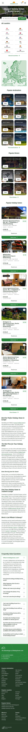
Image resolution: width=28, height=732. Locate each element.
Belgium (3, 698)
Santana (17, 685)
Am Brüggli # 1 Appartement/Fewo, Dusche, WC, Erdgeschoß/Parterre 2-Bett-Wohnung (11, 393)
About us (3, 714)
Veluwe (3, 670)
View (5, 103)
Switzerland (13, 531)
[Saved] (21, 3)
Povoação (18, 680)
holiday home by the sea (14, 508)
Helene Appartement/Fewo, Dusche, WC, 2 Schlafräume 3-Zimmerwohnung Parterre (11, 290)
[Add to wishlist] (24, 209)
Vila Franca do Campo (20, 682)
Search (23, 18)
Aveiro (16, 673)
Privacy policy (18, 719)
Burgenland (4, 678)
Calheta (17, 672)
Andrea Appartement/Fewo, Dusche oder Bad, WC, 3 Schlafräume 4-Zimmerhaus (11, 359)
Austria (7, 531)
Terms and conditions (20, 718)
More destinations (13, 147)
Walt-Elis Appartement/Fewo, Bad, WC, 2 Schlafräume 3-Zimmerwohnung (11, 223)
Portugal (17, 698)
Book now (13, 237)
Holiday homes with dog (7, 706)
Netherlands (4, 692)
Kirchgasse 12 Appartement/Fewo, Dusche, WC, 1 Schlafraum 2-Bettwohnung (11, 325)
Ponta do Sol (18, 675)
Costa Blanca (4, 673)
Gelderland (4, 684)
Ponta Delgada (19, 684)
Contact (3, 718)
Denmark (21, 527)
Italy (2, 496)
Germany (10, 527)
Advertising (4, 716)
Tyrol (2, 677)
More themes (13, 197)
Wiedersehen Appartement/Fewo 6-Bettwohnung (10, 257)
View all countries (13, 55)
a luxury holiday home (19, 422)
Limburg (3, 680)
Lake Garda (4, 675)
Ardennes (3, 672)
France (15, 527)
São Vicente (18, 670)
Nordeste (17, 678)
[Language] (25, 3)
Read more (14, 233)
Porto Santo (18, 677)
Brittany (3, 682)
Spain (6, 496)
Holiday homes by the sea (7, 708)
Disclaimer (17, 716)
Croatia (17, 693)
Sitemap (3, 719)
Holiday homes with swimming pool (10, 705)
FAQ (16, 714)
